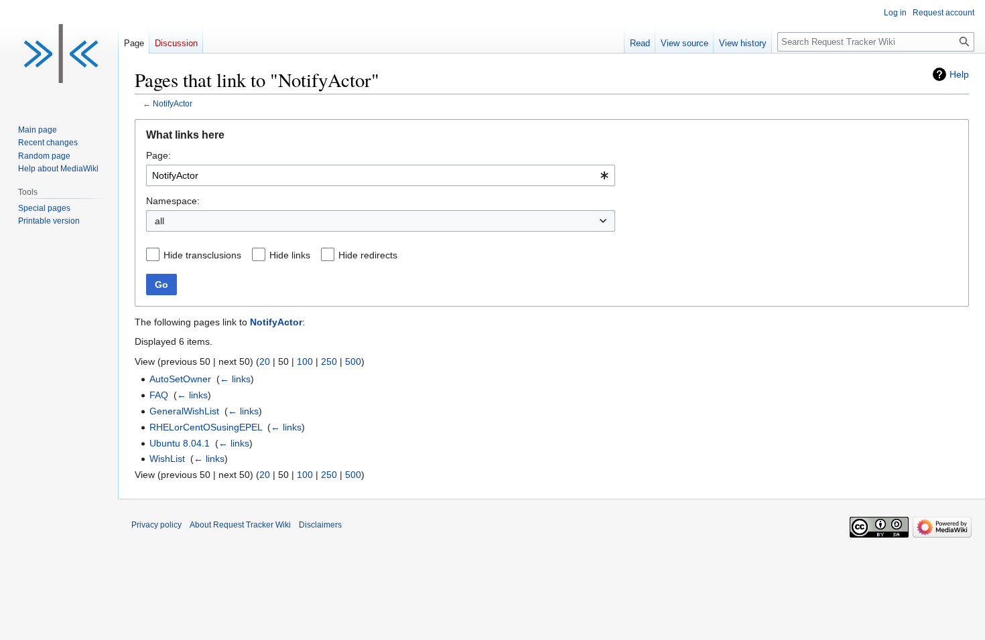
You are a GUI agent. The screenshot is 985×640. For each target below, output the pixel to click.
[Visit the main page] (59, 53)
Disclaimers (320, 525)
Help (959, 74)
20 (264, 361)
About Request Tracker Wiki (240, 525)
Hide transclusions (202, 255)
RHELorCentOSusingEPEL (205, 427)
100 (305, 361)
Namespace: (173, 200)
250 (329, 361)
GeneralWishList (184, 411)
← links (235, 379)
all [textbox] (159, 221)
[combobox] (380, 175)
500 (353, 361)
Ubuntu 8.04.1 (179, 443)
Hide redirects (367, 255)
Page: (158, 155)
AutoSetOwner (180, 379)
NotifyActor (172, 103)
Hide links (289, 255)
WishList (167, 458)
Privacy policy (156, 525)
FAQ (158, 395)
